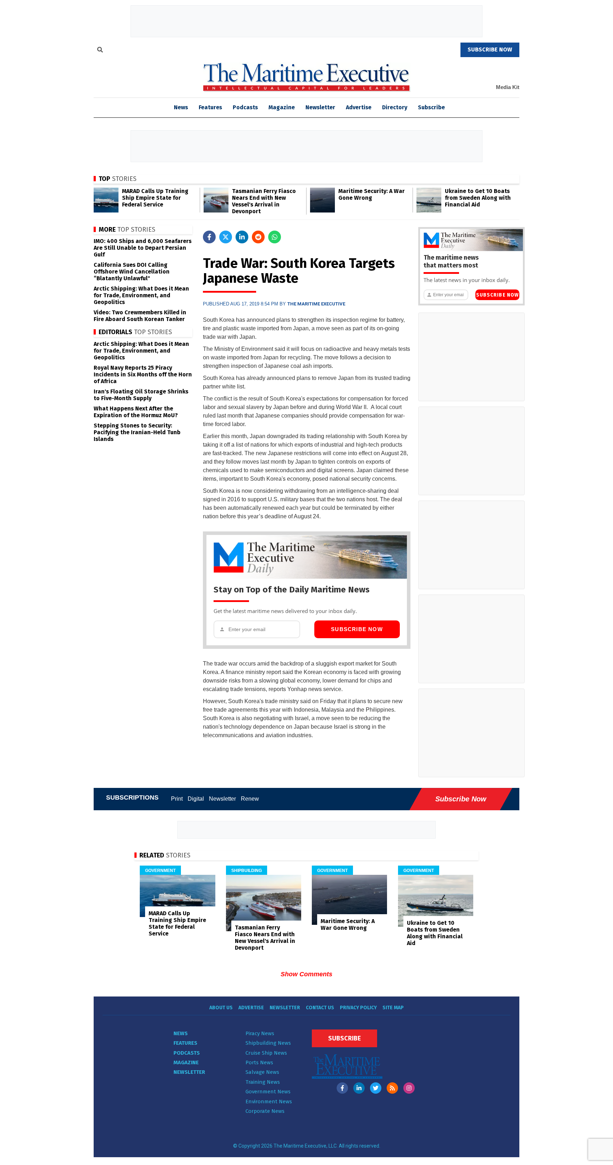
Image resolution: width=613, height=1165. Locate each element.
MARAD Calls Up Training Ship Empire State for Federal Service (155, 198)
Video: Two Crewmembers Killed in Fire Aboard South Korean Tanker (140, 315)
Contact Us (320, 1008)
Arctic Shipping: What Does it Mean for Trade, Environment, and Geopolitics (141, 295)
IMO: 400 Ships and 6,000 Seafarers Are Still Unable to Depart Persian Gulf (143, 248)
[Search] (100, 50)
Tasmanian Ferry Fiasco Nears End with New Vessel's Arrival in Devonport (264, 201)
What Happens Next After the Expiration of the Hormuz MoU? (136, 412)
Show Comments (306, 974)
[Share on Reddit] (258, 237)
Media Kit (507, 87)
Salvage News (262, 1072)
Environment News (268, 1101)
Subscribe (431, 107)
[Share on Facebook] (209, 237)
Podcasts (245, 107)
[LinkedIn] (359, 1088)
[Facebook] (342, 1088)
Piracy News (259, 1033)
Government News (268, 1091)
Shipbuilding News (268, 1043)
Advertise (358, 107)
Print (177, 799)
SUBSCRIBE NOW (490, 49)
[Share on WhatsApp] (274, 237)
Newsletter (320, 107)
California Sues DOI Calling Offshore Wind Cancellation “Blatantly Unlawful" (132, 271)
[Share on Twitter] (225, 237)
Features (210, 107)
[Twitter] (375, 1088)
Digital (196, 799)
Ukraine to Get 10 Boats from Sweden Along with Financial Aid (478, 198)
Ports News (259, 1062)
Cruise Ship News (266, 1053)
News (180, 1033)
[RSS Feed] (392, 1088)
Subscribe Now (357, 629)
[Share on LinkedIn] (242, 237)
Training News (262, 1082)
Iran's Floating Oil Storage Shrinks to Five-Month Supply (141, 395)
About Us (221, 1008)
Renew (250, 799)
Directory (394, 107)
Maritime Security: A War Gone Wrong (371, 194)
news (181, 107)
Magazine (282, 107)
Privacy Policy (358, 1008)
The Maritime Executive (316, 304)
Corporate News (265, 1111)
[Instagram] (409, 1088)
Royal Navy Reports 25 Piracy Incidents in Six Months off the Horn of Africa (143, 374)
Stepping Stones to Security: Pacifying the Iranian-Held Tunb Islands (137, 432)
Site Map (393, 1008)
